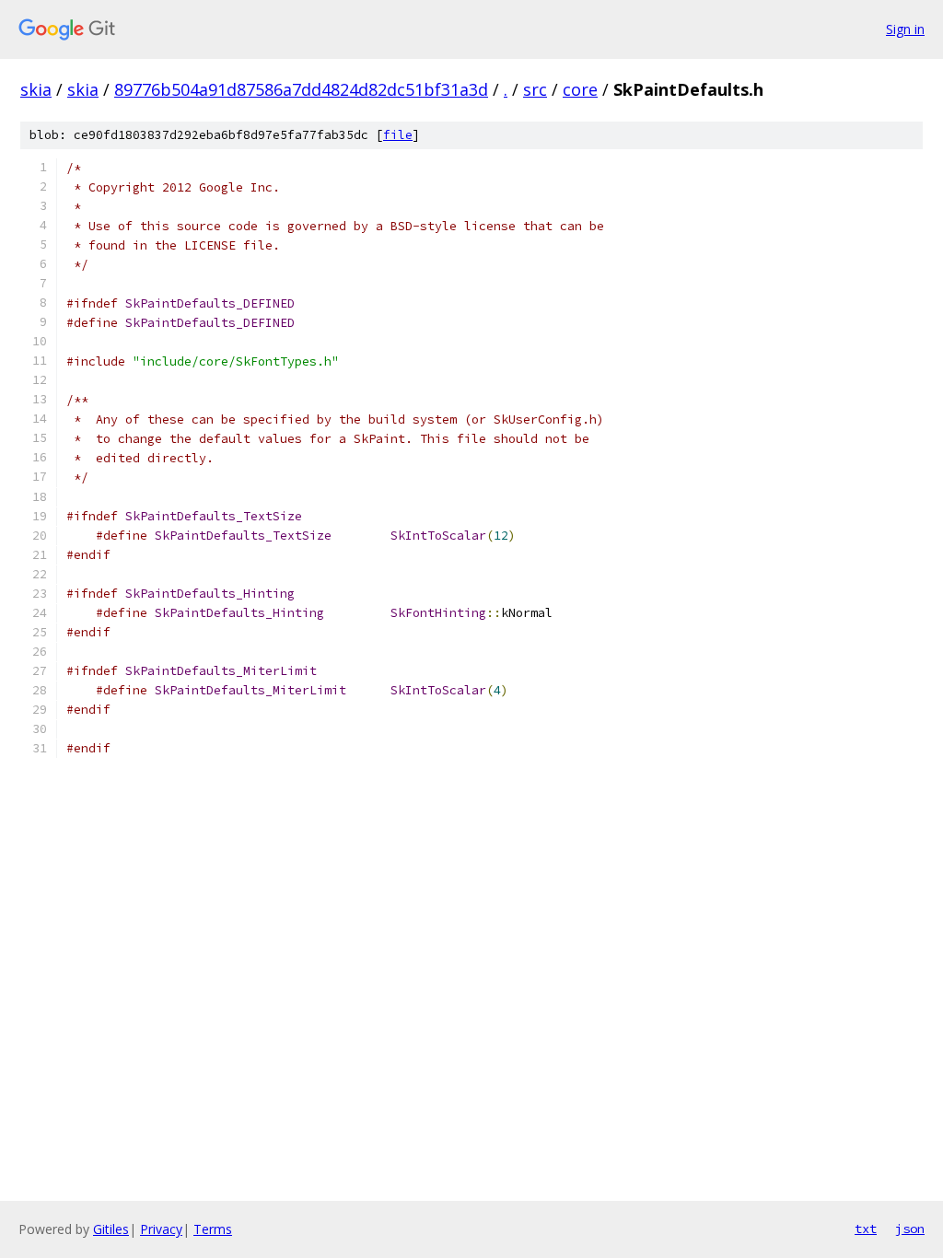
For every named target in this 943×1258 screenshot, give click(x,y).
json (910, 1228)
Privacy (161, 1229)
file (398, 135)
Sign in (905, 29)
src (535, 89)
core (580, 89)
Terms (212, 1229)
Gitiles (111, 1229)
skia (36, 89)
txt (866, 1228)
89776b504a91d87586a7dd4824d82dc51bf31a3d (301, 89)
